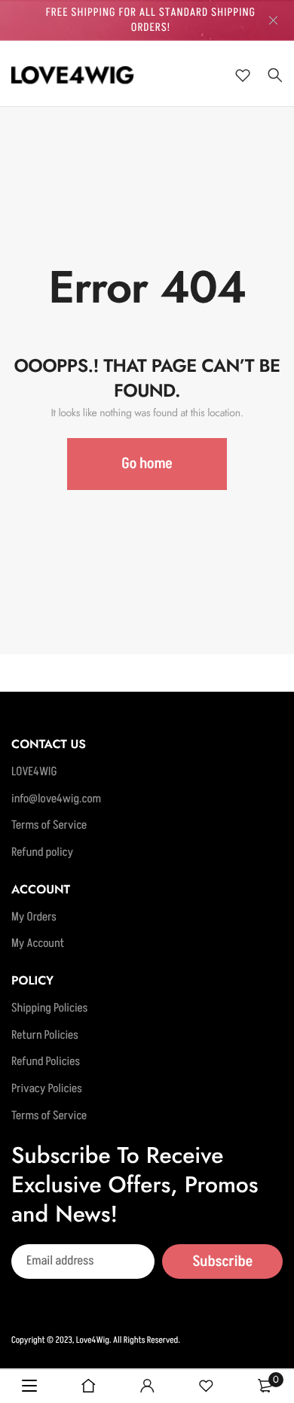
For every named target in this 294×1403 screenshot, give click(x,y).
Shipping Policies (49, 1008)
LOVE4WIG (34, 772)
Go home (146, 463)
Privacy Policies (46, 1089)
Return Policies (44, 1035)
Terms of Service (49, 825)
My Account (37, 944)
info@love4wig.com (56, 799)
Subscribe (222, 1261)
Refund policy (42, 853)
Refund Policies (45, 1062)
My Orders (34, 917)
